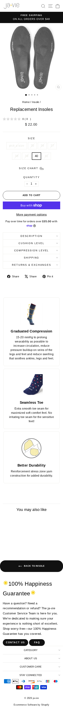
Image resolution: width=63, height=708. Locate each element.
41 (46, 156)
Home (26, 101)
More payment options (31, 214)
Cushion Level (31, 243)
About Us (30, 658)
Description (31, 236)
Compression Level (31, 250)
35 (32, 145)
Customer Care (30, 666)
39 (26, 156)
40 (36, 156)
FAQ (37, 642)
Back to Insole (34, 566)
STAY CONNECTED (30, 675)
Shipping (31, 257)
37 (52, 145)
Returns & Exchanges (31, 264)
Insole (35, 101)
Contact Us (15, 642)
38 (16, 156)
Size (31, 138)
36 (42, 145)
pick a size (16, 145)
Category (30, 650)
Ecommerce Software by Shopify (31, 704)
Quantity (31, 177)
